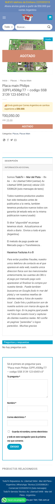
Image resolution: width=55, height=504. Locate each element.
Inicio (4, 80)
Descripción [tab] (11, 161)
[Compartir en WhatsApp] (4, 140)
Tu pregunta (13, 376)
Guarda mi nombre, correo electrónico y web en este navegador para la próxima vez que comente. (27, 436)
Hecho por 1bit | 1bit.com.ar (36, 500)
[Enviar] (49, 27)
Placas (13, 80)
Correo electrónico (16, 417)
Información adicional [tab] (17, 167)
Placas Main (25, 80)
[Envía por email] (15, 140)
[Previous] (2, 476)
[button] (4, 17)
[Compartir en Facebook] (8, 140)
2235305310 (25, 488)
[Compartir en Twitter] (11, 140)
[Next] (52, 476)
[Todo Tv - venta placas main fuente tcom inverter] (27, 17)
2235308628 (41, 484)
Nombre (11, 403)
